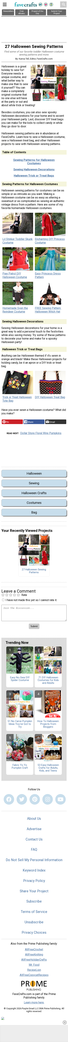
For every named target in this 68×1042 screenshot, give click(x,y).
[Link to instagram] (47, 799)
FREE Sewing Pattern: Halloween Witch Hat (48, 309)
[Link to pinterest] (34, 799)
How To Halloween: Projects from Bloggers (48, 724)
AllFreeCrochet (34, 949)
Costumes (34, 503)
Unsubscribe (34, 922)
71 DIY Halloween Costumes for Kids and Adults (48, 680)
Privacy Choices (34, 932)
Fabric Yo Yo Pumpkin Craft (20, 766)
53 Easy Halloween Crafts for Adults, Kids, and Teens (48, 768)
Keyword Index (34, 870)
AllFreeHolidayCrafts (34, 959)
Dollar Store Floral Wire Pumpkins (40, 433)
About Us (34, 818)
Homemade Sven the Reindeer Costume (15, 309)
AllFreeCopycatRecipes (34, 975)
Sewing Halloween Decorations (34, 169)
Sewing (34, 483)
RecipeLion (34, 970)
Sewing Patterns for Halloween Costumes (34, 161)
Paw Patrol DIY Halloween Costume (14, 275)
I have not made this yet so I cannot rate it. (31, 600)
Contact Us (34, 839)
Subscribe (34, 901)
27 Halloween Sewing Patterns (34, 571)
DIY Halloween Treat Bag (50, 397)
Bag (34, 512)
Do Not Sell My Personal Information (34, 860)
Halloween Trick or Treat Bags (34, 175)
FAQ (34, 849)
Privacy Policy (34, 881)
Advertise (34, 829)
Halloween (34, 473)
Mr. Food (34, 964)
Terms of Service (34, 912)
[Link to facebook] (9, 799)
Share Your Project (34, 891)
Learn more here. (34, 1002)
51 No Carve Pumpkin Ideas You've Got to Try (20, 724)
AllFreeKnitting (34, 954)
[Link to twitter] (22, 799)
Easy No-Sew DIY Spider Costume (20, 679)
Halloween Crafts (34, 493)
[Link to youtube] (60, 799)
